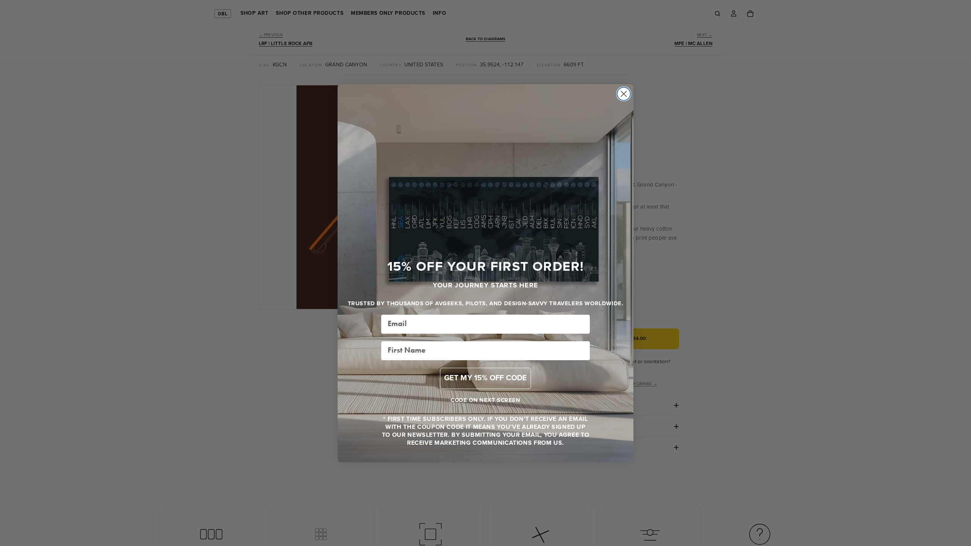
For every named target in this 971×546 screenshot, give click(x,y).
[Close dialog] (623, 93)
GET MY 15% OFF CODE (485, 378)
